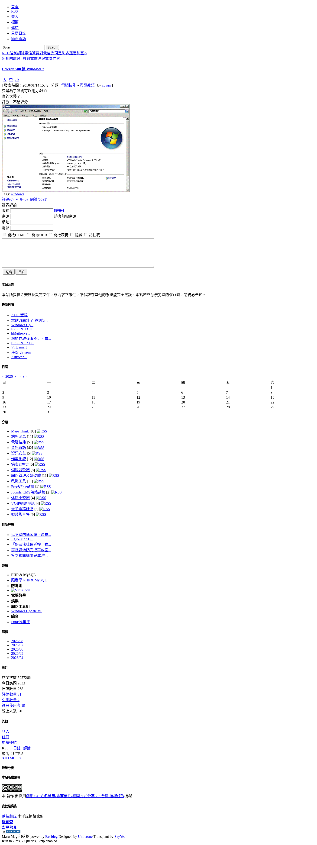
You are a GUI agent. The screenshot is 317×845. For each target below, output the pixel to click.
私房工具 (18, 481)
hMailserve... (20, 333)
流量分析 (8, 768)
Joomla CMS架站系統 (28, 492)
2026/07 (17, 645)
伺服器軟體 (20, 470)
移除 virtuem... (22, 353)
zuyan (106, 85)
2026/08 (17, 641)
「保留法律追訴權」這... (31, 544)
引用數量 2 (10, 700)
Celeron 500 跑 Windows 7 (23, 69)
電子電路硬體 (22, 509)
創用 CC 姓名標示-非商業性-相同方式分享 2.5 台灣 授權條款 (75, 796)
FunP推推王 (20, 622)
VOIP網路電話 (23, 503)
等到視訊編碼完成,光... (29, 556)
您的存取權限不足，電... (31, 339)
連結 (5, 566)
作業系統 (18, 459)
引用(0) (22, 199)
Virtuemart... (20, 347)
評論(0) (7, 199)
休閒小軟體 (20, 498)
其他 (5, 721)
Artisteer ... (19, 357)
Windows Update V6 (26, 611)
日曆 (5, 367)
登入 (5, 731)
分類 (5, 422)
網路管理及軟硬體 (26, 475)
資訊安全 (18, 453)
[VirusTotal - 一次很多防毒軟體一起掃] (20, 590)
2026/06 (17, 649)
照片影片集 (20, 514)
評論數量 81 (11, 694)
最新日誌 (8, 304)
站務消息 (18, 437)
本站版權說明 (11, 777)
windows (17, 194)
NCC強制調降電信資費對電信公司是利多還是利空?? (44, 53)
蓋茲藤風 (9, 816)
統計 (5, 667)
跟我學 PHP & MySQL (29, 580)
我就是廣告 (9, 806)
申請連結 (9, 743)
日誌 (17, 748)
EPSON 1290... (22, 343)
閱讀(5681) (38, 199)
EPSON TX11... (23, 329)
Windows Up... (22, 325)
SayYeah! (121, 837)
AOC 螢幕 (19, 315)
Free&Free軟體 (22, 487)
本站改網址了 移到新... (29, 321)
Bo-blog (51, 837)
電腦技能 (68, 85)
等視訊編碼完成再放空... (31, 550)
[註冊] (59, 211)
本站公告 (8, 284)
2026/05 (17, 653)
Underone (85, 837)
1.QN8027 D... (22, 539)
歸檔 (5, 632)
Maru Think (20, 431)
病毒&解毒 (20, 464)
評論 (27, 748)
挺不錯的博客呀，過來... (31, 535)
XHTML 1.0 (11, 758)
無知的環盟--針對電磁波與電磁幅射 (31, 59)
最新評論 (8, 524)
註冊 (5, 737)
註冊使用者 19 (13, 705)
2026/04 (17, 658)
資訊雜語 (87, 85)
